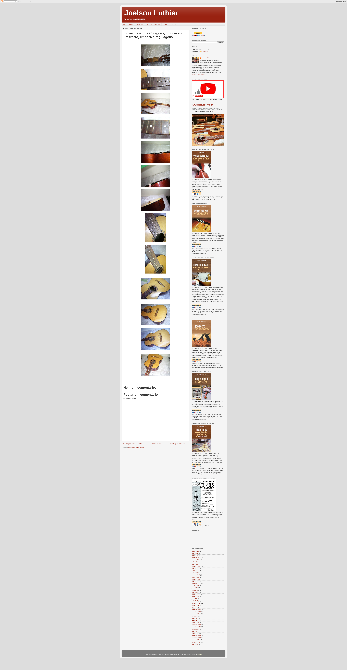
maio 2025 (195, 553)
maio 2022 (195, 562)
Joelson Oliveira (207, 58)
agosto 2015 (195, 596)
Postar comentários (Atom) (136, 447)
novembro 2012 (196, 627)
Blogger (199, 654)
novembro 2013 (196, 611)
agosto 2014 (195, 605)
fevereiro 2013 (196, 620)
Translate (205, 51)
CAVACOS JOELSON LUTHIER (202, 105)
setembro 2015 (196, 594)
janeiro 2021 (195, 570)
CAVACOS (139, 24)
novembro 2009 (196, 642)
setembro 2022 (196, 560)
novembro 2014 (196, 603)
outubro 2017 (195, 581)
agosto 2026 (195, 551)
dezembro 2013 (196, 609)
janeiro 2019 (195, 577)
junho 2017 (195, 590)
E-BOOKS (148, 24)
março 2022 (195, 564)
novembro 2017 (196, 579)
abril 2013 (194, 616)
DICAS (165, 24)
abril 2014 (194, 607)
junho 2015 (195, 601)
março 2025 (195, 555)
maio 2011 (195, 631)
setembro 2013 (196, 614)
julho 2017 (195, 588)
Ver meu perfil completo (198, 74)
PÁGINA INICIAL (128, 24)
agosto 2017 (195, 585)
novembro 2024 (196, 557)
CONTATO (173, 24)
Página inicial (156, 444)
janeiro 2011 (195, 633)
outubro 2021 (195, 568)
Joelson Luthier (151, 13)
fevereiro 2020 (196, 575)
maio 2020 (195, 573)
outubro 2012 (195, 629)
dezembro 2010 (196, 635)
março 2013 (195, 618)
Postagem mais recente (132, 444)
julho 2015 (195, 598)
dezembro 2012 (196, 624)
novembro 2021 (196, 566)
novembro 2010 (196, 637)
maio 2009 (195, 644)
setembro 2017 (196, 583)
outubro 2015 (195, 592)
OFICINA (157, 24)
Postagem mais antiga (179, 444)
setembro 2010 (196, 640)
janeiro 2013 (195, 622)
